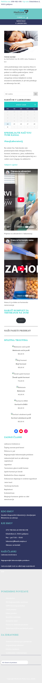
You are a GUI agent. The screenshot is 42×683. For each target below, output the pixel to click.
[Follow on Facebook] (21, 671)
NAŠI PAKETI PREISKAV (17, 330)
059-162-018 (16, 1)
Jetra (26, 59)
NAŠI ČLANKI (8, 551)
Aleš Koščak (10, 59)
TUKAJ (21, 320)
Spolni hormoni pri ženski (13, 471)
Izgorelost (8, 464)
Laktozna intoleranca (12, 444)
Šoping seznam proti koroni (14, 447)
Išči (36, 94)
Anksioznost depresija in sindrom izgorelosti (20, 478)
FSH (2, 572)
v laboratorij (21, 23)
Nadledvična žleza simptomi (14, 475)
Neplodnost (8, 489)
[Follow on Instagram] (17, 671)
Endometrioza (9, 493)
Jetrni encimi (9, 57)
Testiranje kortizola (11, 486)
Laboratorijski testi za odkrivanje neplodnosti (18, 566)
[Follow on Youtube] (25, 671)
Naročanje (21, 21)
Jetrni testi (8, 482)
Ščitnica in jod (9, 451)
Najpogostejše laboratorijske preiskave (18, 454)
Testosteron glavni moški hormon (16, 468)
